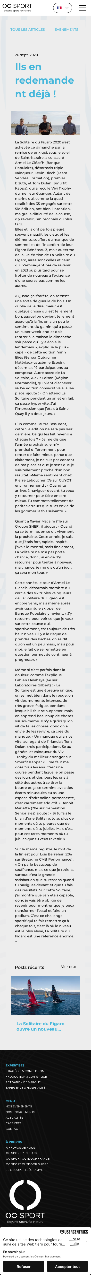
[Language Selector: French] (62, 8)
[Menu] (83, 7)
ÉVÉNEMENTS (66, 29)
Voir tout (68, 966)
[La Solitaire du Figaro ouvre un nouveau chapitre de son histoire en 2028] (45, 995)
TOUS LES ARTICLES (27, 29)
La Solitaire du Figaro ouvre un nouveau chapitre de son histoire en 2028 (43, 1026)
